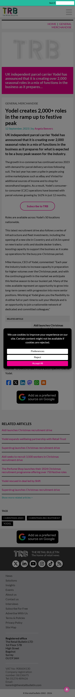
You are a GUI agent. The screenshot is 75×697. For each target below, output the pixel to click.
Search (52, 3)
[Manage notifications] (67, 689)
